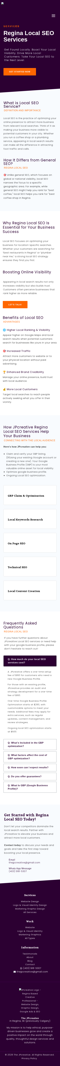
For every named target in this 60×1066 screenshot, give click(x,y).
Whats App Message (20, 868)
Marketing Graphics (30, 934)
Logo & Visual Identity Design (30, 905)
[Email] (6, 861)
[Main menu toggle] (53, 15)
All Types (30, 938)
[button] (30, 661)
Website (30, 927)
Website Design (30, 901)
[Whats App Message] (6, 870)
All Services (30, 912)
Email (12, 860)
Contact (30, 964)
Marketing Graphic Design (30, 908)
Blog (30, 960)
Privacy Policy (29, 1058)
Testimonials (30, 953)
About (30, 957)
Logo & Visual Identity (30, 931)
